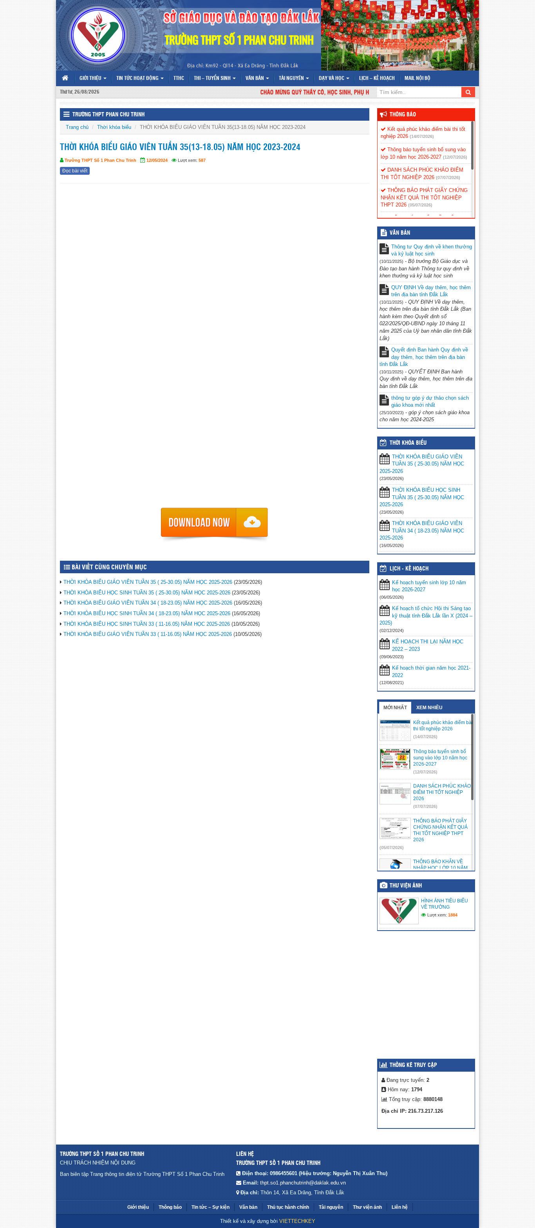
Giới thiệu (91, 78)
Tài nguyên (292, 78)
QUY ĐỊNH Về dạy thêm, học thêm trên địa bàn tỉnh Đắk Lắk (431, 291)
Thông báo (403, 115)
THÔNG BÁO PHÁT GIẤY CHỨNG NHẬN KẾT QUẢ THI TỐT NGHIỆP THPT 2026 (424, 197)
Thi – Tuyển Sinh (213, 78)
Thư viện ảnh (406, 886)
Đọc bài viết (74, 171)
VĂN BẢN (400, 233)
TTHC (179, 78)
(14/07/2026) (422, 136)
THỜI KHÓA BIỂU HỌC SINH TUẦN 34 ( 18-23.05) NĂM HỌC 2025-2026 (146, 613)
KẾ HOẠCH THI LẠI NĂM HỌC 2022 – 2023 (427, 645)
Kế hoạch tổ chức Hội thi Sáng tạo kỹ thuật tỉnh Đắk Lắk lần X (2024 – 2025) (426, 615)
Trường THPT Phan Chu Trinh (108, 115)
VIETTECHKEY (297, 1221)
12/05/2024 (157, 160)
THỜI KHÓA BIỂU (408, 443)
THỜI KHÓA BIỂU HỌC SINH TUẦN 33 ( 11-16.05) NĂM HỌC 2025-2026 (146, 624)
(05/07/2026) (420, 205)
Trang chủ (77, 127)
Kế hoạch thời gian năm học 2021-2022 (431, 671)
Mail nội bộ (417, 78)
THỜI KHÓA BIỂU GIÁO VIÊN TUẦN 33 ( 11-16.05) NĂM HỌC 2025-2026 (147, 634)
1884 (452, 915)
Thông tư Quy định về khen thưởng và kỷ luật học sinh (431, 250)
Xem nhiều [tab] (429, 707)
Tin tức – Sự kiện (211, 1207)
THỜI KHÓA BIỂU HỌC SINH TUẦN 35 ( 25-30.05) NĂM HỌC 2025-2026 (146, 593)
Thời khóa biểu (114, 127)
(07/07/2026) (448, 177)
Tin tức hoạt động (138, 78)
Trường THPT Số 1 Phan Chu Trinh (100, 160)
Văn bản (255, 78)
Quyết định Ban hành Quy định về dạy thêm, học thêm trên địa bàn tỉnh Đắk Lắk (424, 357)
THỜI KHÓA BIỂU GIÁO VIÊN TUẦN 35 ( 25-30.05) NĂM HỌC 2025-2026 (147, 582)
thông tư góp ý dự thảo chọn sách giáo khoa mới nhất (430, 401)
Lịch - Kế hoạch (409, 569)
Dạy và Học (332, 78)
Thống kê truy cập (413, 1065)
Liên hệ (400, 1207)
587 (202, 160)
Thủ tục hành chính (288, 1207)
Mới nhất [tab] (395, 707)
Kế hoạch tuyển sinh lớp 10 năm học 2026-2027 (429, 586)
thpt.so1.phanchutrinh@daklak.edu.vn (303, 1183)
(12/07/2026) (455, 157)
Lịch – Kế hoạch (377, 78)
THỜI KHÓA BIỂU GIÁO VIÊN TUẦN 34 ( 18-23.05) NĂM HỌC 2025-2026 (147, 603)
